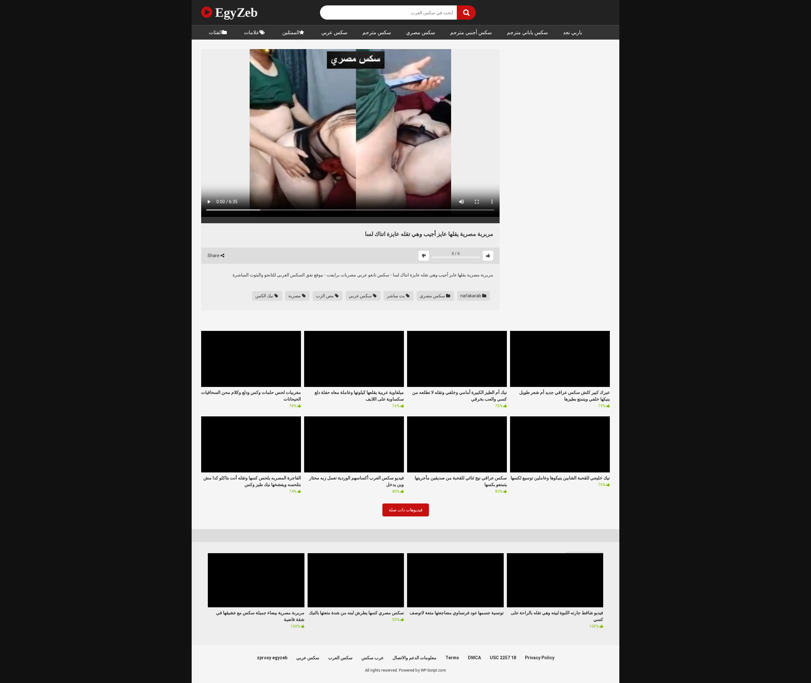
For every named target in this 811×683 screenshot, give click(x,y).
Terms (452, 657)
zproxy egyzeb (272, 657)
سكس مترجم (376, 32)
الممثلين (290, 32)
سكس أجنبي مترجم (471, 32)
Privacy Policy (539, 657)
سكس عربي (334, 32)
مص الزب (325, 295)
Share (214, 255)
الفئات (215, 32)
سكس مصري (420, 32)
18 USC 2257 (503, 657)
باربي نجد (572, 32)
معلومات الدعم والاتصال (415, 657)
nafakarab (471, 295)
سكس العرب (340, 657)
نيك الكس (264, 295)
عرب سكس (372, 657)
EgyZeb (235, 12)
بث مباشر (396, 295)
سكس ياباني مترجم (527, 32)
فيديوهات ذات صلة (406, 509)
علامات (251, 32)
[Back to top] (789, 663)
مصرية (295, 295)
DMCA (474, 657)
